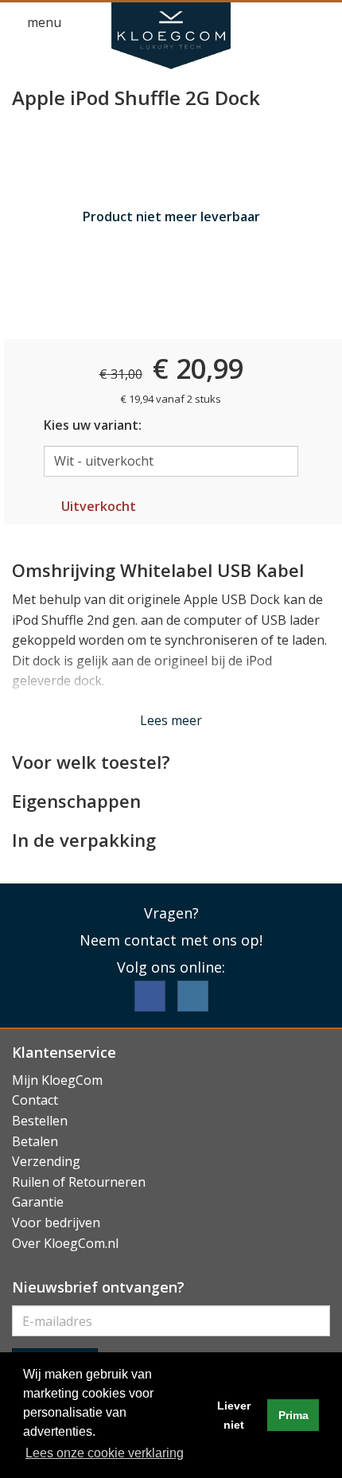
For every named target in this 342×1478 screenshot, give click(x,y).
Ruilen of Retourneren (79, 1182)
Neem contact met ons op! (171, 940)
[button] (291, 23)
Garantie (38, 1202)
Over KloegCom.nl (65, 1243)
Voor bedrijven (56, 1222)
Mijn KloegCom (57, 1080)
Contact (35, 1100)
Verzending (46, 1161)
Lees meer (171, 720)
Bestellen (40, 1120)
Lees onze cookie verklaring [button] (104, 1453)
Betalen (35, 1141)
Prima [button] (293, 1415)
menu (42, 22)
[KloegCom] (171, 35)
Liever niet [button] (234, 1415)
